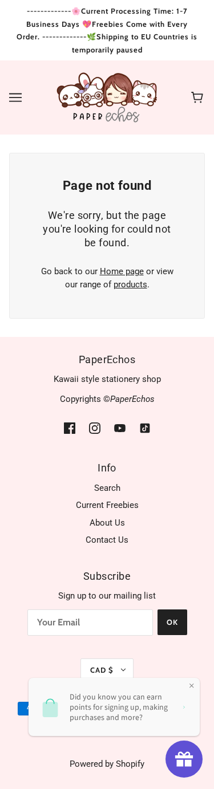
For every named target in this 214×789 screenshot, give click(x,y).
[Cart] (199, 97)
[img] (69, 427)
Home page (122, 271)
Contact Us (107, 540)
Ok (172, 622)
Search (107, 488)
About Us (107, 523)
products (130, 284)
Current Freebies (107, 505)
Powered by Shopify (107, 764)
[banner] (107, 97)
